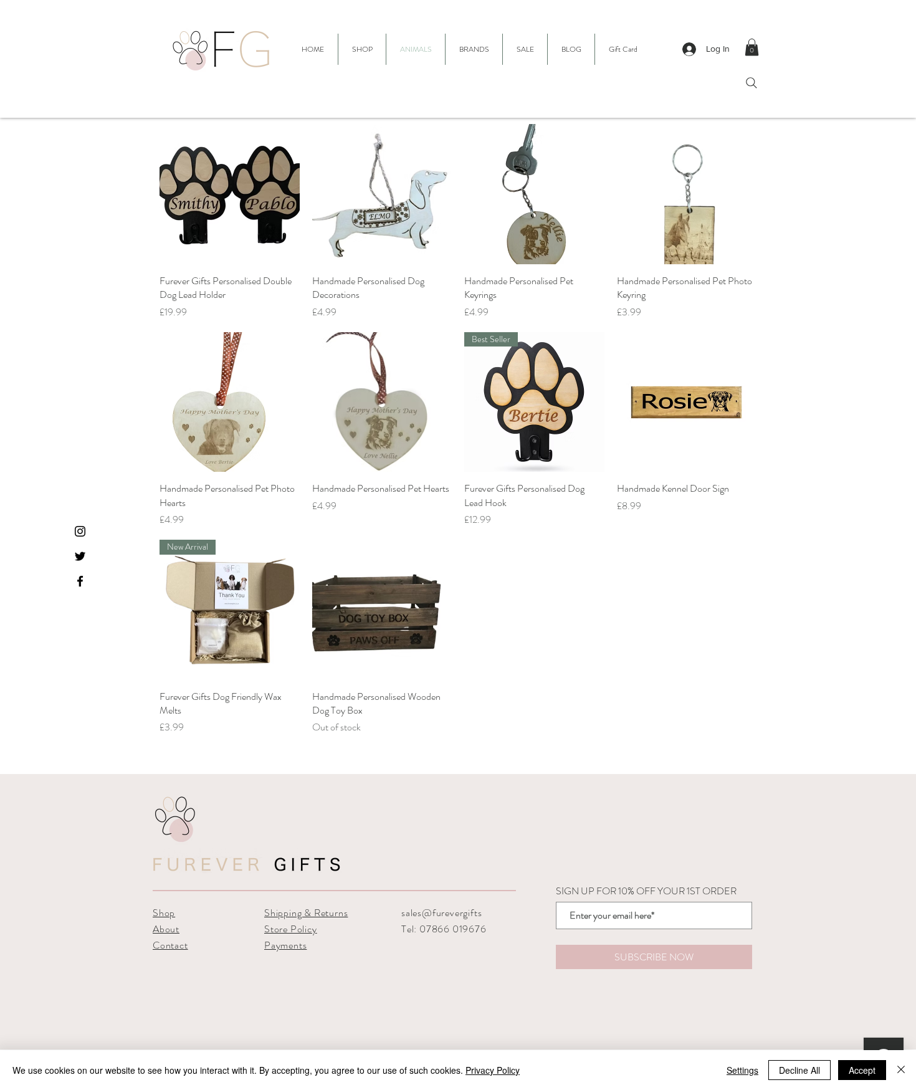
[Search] (751, 83)
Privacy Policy (492, 1070)
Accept (862, 1070)
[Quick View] (230, 194)
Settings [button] (742, 1070)
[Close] (901, 1070)
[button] (474, 49)
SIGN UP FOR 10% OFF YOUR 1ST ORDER (646, 891)
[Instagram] (80, 531)
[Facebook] (80, 581)
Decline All (799, 1070)
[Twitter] (80, 556)
